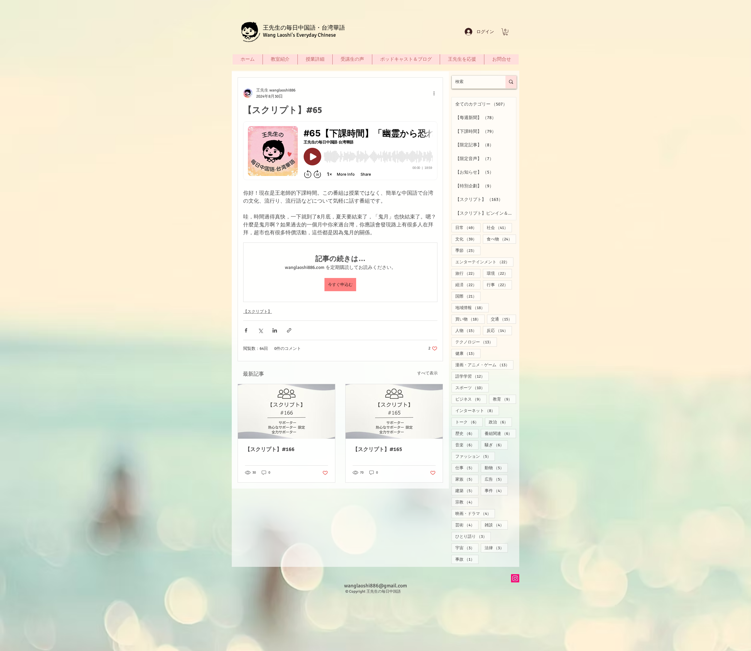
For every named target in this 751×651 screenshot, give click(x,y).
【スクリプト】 (257, 311)
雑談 (496, 525)
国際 (468, 296)
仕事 (466, 467)
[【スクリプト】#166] (286, 411)
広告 (496, 479)
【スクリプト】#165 (377, 449)
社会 (499, 227)
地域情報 (472, 307)
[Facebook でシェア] (246, 330)
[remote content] (340, 151)
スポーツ (472, 387)
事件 (496, 490)
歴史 (466, 433)
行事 (499, 284)
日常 (468, 227)
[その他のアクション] (433, 93)
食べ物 (501, 239)
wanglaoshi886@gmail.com (375, 585)
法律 (496, 547)
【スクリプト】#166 (270, 449)
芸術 (466, 525)
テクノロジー (476, 342)
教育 (504, 399)
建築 (466, 490)
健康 (468, 353)
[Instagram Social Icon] (515, 578)
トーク (469, 422)
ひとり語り (473, 536)
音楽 (466, 444)
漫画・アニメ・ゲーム (484, 364)
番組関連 (500, 433)
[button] (505, 31)
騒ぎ (496, 444)
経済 (468, 284)
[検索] (511, 82)
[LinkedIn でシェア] (275, 330)
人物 (468, 330)
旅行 (468, 273)
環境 (499, 273)
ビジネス (471, 399)
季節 (468, 250)
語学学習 (472, 376)
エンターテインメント (484, 262)
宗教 (466, 502)
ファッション (475, 456)
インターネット (477, 410)
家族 (466, 479)
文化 (468, 239)
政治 (500, 422)
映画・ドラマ (475, 513)
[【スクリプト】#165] (394, 411)
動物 (496, 467)
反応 (499, 330)
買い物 (470, 319)
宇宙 (466, 547)
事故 (466, 559)
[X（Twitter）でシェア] (260, 330)
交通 (503, 319)
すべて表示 (427, 373)
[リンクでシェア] (289, 330)
